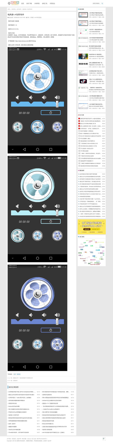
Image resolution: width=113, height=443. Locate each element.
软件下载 (29, 3)
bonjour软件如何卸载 (14, 406)
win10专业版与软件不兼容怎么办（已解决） (53, 432)
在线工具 (44, 3)
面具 (102, 259)
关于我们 (9, 438)
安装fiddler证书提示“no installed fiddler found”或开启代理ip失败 (91, 194)
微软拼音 (93, 260)
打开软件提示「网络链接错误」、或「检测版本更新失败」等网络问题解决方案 (91, 201)
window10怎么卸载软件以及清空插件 (52, 400)
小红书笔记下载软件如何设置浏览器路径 (96, 13)
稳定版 (98, 261)
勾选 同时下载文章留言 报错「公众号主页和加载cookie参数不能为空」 (91, 199)
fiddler (81, 249)
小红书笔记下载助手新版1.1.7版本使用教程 (96, 21)
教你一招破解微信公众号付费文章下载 (89, 133)
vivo (81, 244)
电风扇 (18, 374)
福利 (103, 254)
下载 (96, 242)
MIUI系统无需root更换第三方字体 (88, 146)
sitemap (29, 438)
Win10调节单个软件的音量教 (49, 412)
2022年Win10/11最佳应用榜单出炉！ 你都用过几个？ (96, 54)
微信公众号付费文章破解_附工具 (87, 123)
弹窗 (93, 256)
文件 (84, 243)
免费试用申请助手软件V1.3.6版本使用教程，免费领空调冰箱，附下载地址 (90, 118)
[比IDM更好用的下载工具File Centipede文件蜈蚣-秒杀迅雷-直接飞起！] (83, 73)
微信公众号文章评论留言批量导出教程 (89, 189)
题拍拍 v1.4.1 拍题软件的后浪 (50, 403)
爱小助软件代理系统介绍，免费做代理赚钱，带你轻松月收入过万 (91, 211)
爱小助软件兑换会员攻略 (95, 46)
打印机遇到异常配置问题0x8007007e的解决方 (90, 158)
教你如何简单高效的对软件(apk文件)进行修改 (20, 418)
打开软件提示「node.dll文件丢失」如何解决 (20, 397)
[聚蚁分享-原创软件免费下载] (13, 3)
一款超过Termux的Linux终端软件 (51, 409)
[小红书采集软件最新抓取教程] (83, 40)
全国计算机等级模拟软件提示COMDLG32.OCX (54, 426)
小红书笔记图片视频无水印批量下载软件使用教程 (96, 96)
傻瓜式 (95, 257)
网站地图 (24, 438)
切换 (92, 246)
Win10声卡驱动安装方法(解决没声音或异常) (90, 136)
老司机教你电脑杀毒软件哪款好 (17, 400)
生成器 (98, 250)
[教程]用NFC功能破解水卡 (86, 161)
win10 (86, 260)
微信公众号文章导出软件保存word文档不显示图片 (21, 394)
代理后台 (52, 3)
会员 (103, 251)
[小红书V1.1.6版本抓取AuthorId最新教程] (83, 31)
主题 (79, 255)
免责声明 (19, 438)
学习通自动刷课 (83, 151)
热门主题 (34, 438)
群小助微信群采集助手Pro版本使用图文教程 (90, 184)
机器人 (85, 252)
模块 (81, 255)
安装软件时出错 (13, 403)
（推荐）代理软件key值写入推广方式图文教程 (91, 214)
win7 (87, 240)
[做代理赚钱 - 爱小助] (92, 234)
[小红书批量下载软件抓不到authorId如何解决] (83, 106)
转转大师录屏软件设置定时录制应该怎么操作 (54, 418)
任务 (86, 258)
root (84, 246)
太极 (101, 257)
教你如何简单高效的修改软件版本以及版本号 (54, 415)
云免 (89, 257)
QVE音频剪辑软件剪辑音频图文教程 (18, 421)
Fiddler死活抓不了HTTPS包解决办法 (88, 204)
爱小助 (14, 441)
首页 (22, 3)
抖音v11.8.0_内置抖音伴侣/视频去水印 (96, 79)
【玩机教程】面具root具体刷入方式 (88, 143)
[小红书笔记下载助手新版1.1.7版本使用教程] (83, 23)
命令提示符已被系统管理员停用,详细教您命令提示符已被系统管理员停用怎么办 (91, 216)
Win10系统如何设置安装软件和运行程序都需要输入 (55, 397)
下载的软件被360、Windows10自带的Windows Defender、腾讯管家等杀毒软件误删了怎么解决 (91, 186)
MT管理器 (100, 253)
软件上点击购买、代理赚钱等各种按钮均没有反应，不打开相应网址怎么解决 (91, 209)
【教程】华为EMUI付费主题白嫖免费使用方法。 (90, 121)
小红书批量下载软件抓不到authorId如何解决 (96, 104)
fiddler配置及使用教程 (85, 196)
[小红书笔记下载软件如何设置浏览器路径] (83, 15)
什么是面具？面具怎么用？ (86, 148)
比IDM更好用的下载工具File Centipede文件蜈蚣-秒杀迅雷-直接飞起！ (96, 71)
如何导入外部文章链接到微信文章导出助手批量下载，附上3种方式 (91, 191)
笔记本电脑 (101, 242)
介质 (100, 245)
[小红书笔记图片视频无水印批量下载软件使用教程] (83, 98)
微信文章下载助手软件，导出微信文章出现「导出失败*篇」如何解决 (91, 181)
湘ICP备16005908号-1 (42, 438)
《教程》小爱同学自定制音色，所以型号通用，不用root (90, 153)
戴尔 (85, 263)
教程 (103, 247)
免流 (86, 245)
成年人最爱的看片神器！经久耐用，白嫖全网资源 (90, 126)
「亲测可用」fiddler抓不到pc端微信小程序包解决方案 (96, 87)
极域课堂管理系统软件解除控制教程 (88, 166)
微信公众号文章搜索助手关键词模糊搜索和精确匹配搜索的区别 (91, 206)
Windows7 (83, 258)
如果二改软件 (12, 423)
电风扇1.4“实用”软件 (27, 9)
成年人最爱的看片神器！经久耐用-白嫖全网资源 (96, 62)
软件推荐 (19, 9)
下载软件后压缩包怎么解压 (86, 156)
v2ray (93, 240)
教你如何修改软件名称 (48, 421)
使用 (91, 262)
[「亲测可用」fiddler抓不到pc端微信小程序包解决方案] (83, 89)
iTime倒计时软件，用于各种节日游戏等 (19, 432)
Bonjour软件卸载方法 (47, 423)
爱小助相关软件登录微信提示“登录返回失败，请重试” (56, 392)
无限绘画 (15, 380)
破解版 (80, 253)
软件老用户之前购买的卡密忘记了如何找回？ (90, 179)
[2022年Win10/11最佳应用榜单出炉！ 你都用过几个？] (83, 56)
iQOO (90, 251)
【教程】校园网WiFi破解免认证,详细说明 (90, 163)
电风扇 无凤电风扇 (47, 429)
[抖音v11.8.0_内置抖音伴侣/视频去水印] (83, 81)
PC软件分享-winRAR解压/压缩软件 (18, 412)
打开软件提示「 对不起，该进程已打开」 (89, 128)
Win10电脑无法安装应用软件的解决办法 (19, 409)
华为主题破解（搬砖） (85, 138)
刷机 (89, 263)
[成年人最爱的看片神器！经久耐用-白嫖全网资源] (83, 64)
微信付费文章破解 (95, 264)
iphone (97, 247)
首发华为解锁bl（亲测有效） (86, 131)
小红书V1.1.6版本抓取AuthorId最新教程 (96, 29)
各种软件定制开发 (47, 394)
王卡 (100, 247)
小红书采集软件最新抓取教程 (96, 38)
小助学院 (37, 3)
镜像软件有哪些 (13, 426)
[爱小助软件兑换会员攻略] (83, 48)
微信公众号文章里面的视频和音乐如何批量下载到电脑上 (91, 176)
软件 (15, 374)
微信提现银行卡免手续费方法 (87, 141)
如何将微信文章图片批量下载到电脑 (88, 174)
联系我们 (14, 438)
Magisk (99, 263)
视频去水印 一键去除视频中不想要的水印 (23, 378)
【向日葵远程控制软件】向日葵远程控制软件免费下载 (56, 406)
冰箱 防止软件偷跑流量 (14, 429)
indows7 (81, 247)
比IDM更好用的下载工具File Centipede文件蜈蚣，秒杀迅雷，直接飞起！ (22, 392)
